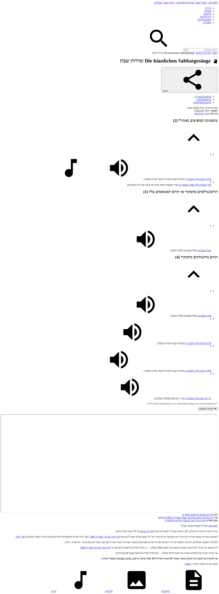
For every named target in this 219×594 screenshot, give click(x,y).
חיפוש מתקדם (204, 19)
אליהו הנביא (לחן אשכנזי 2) (198, 179)
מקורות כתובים (203, 53)
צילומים (109, 591)
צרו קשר (194, 520)
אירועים (207, 13)
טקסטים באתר (203, 96)
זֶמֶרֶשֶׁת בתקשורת (173, 520)
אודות (202, 520)
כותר (206, 113)
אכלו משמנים (204, 250)
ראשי (215, 53)
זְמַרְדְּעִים (162, 517)
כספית (188, 564)
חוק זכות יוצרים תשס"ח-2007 (95, 547)
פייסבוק (186, 520)
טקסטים (165, 591)
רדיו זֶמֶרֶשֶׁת (208, 517)
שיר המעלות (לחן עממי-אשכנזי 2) (195, 185)
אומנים (208, 11)
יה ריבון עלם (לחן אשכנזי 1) (198, 398)
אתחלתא (199, 113)
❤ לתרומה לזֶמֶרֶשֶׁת (207, 409)
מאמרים (207, 22)
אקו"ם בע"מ (147, 531)
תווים (53, 591)
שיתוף (165, 91)
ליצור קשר (21, 536)
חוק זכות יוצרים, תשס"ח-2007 (105, 536)
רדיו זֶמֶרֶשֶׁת (205, 16)
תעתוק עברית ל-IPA (177, 517)
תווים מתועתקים (202, 102)
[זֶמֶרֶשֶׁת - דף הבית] (213, 525)
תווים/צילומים (203, 99)
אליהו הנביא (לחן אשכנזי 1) (198, 343)
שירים (208, 8)
